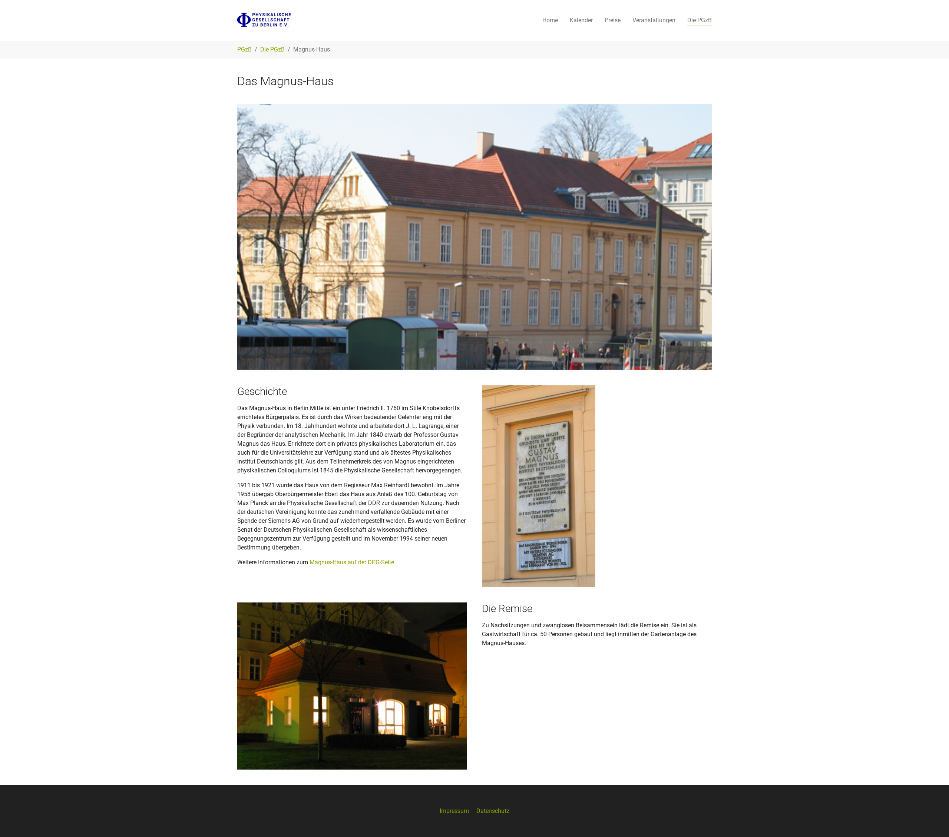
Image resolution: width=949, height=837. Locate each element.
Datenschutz (492, 810)
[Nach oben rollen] (933, 821)
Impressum (454, 810)
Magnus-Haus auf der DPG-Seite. (353, 562)
